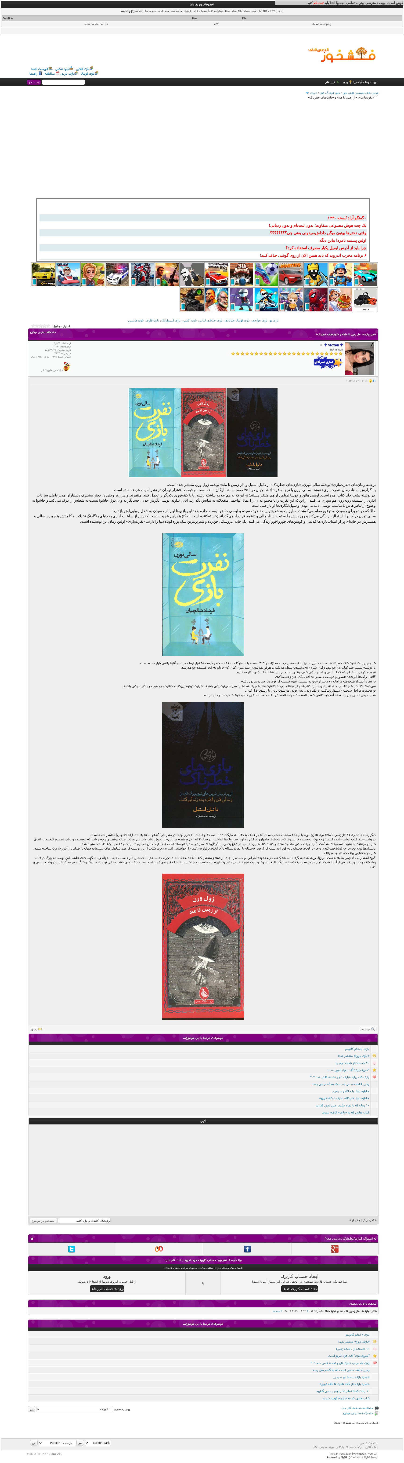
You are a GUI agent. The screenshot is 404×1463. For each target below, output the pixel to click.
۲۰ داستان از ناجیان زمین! (352, 1063)
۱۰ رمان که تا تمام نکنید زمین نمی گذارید (342, 1105)
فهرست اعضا (39, 69)
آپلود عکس (62, 69)
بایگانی (340, 1446)
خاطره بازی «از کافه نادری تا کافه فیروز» (344, 1098)
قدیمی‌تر (368, 1220)
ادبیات (313, 92)
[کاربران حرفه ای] (67, 370)
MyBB (344, 1457)
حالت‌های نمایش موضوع (43, 332)
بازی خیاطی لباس (211, 320)
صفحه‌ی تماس (368, 1443)
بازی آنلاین (83, 69)
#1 (374, 380)
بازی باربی (67, 73)
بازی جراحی (259, 320)
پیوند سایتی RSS (324, 1446)
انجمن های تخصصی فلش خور (361, 92)
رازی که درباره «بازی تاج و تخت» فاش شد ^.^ (339, 1077)
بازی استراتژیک (170, 320)
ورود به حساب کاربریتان (108, 1289)
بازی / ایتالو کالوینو (357, 1049)
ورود (345, 82)
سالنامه (50, 73)
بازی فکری (152, 320)
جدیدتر (356, 1220)
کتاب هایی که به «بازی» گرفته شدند (345, 1112)
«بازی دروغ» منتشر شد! (353, 1056)
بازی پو (274, 320)
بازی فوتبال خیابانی (237, 320)
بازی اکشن (190, 320)
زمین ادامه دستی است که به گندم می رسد (340, 1084)
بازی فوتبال (88, 73)
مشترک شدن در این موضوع (358, 1413)
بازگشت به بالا (354, 1446)
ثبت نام (330, 82)
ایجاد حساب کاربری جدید (300, 1289)
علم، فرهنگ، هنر (330, 92)
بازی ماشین (136, 320)
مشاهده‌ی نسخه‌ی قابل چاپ (357, 1407)
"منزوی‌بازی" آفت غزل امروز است (348, 1070)
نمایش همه (333, 1238)
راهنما (33, 73)
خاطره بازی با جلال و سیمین (350, 1091)
